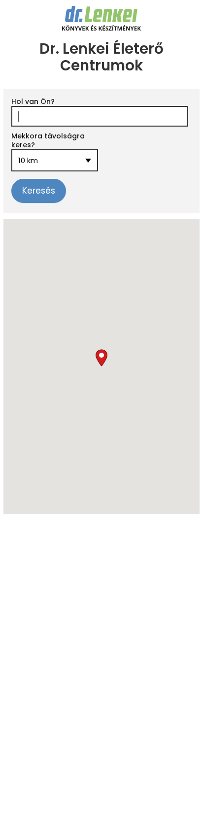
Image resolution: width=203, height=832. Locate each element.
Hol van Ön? (33, 101)
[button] (101, 357)
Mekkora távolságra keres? (48, 140)
